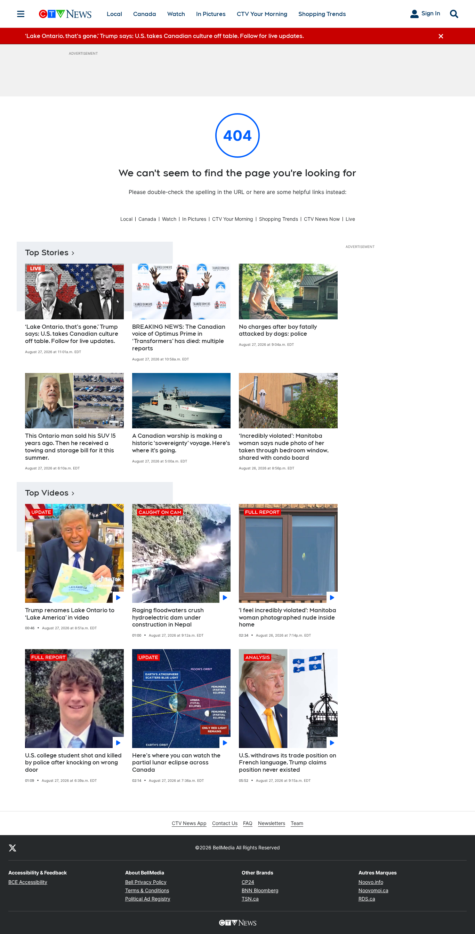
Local (114, 14)
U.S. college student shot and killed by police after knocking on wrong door (73, 762)
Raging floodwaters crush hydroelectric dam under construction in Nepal (168, 617)
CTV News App (189, 823)
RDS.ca (367, 899)
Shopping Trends (322, 14)
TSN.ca (250, 899)
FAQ (247, 823)
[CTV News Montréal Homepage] (65, 14)
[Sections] (21, 14)
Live (350, 219)
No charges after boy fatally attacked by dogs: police (278, 330)
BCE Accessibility (27, 882)
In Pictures (211, 14)
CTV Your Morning (262, 14)
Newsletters (271, 823)
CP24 (248, 882)
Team (297, 823)
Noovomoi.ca (373, 890)
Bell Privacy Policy (146, 882)
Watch (176, 14)
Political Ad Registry (147, 899)
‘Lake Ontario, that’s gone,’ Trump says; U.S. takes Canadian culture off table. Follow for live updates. (71, 334)
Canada (144, 14)
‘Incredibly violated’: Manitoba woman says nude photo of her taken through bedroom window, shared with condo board (284, 447)
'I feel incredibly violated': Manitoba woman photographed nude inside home (287, 617)
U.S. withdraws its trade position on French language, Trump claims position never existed (287, 762)
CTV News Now (322, 219)
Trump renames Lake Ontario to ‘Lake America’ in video (69, 614)
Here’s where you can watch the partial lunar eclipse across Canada (176, 762)
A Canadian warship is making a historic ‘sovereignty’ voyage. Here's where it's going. (181, 443)
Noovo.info (371, 882)
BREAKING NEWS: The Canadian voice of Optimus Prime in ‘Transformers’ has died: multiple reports (178, 338)
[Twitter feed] (12, 847)
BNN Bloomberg (260, 890)
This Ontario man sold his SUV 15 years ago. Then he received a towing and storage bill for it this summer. (70, 447)
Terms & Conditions (147, 890)
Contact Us (225, 823)
